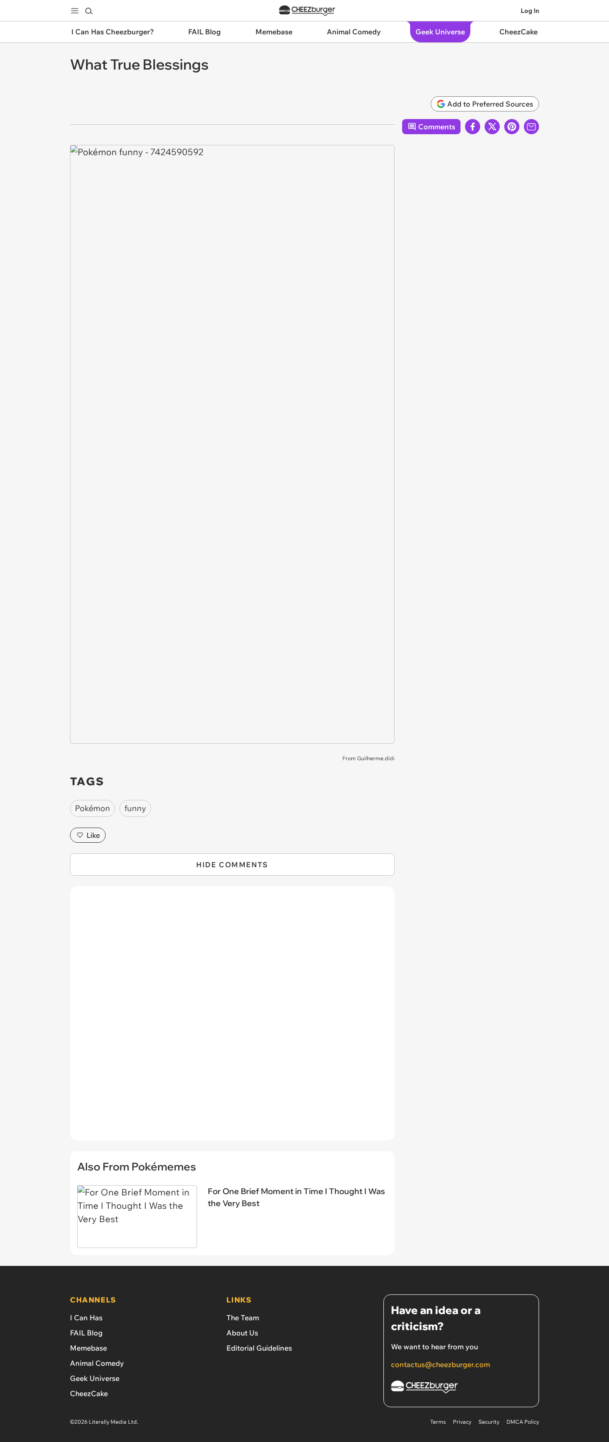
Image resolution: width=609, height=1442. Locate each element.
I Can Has (86, 1317)
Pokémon (92, 808)
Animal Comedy (97, 1363)
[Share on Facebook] (472, 126)
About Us (242, 1332)
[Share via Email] (531, 126)
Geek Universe (94, 1378)
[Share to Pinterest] (511, 126)
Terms (438, 1421)
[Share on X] (492, 126)
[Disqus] (232, 1018)
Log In (530, 11)
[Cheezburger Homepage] (307, 11)
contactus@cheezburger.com (440, 1364)
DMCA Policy (522, 1421)
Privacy (462, 1421)
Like (93, 835)
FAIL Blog (86, 1332)
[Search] (88, 10)
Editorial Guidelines (259, 1347)
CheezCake (89, 1393)
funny (135, 808)
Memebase (88, 1347)
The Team (242, 1317)
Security (488, 1421)
